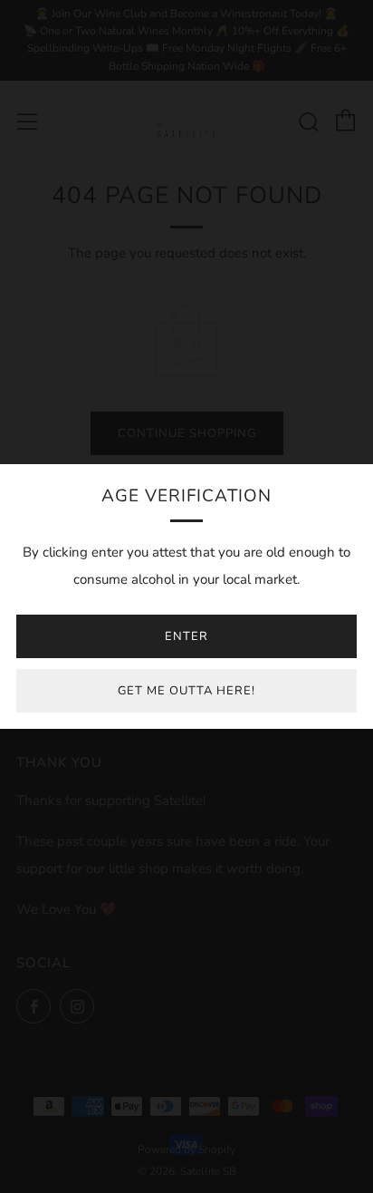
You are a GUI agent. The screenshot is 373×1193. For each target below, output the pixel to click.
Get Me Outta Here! (186, 691)
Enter (186, 636)
